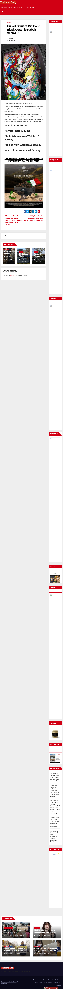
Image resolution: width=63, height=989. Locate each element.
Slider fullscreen (57, 982)
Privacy (36, 982)
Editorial (11, 38)
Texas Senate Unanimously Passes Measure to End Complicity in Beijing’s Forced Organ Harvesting (15, 951)
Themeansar (4, 983)
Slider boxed (49, 982)
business (37, 946)
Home (34, 979)
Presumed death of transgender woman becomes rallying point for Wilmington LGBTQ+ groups (14, 220)
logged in (13, 275)
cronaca (7, 946)
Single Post (42, 982)
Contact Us (51, 979)
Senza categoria (8, 928)
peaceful (37, 928)
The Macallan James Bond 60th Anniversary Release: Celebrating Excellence (54, 836)
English (49, 988)
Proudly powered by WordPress (8, 982)
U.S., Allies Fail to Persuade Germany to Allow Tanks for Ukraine (33, 218)
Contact (45, 979)
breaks (9, 22)
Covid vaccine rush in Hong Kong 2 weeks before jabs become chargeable (46, 950)
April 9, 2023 (9, 935)
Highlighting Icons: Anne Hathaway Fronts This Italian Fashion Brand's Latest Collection (54, 791)
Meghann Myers (19, 935)
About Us (39, 979)
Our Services (58, 979)
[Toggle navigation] (60, 11)
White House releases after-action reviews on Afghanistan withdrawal (54, 777)
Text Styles (58, 985)
